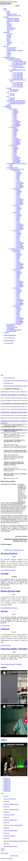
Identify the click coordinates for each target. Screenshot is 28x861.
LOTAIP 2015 (16, 251)
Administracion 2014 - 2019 (17, 248)
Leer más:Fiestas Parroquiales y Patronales (11, 664)
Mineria (9, 40)
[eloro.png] (7, 778)
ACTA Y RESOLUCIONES (14, 324)
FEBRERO (16, 112)
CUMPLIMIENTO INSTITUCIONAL (17, 163)
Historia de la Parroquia (12, 18)
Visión (8, 11)
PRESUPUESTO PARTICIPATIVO (16, 100)
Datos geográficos (11, 28)
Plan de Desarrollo (14, 89)
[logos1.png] (7, 779)
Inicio (5, 8)
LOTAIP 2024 (13, 145)
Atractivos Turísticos (9, 553)
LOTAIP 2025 (13, 127)
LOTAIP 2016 (16, 269)
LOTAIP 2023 (16, 230)
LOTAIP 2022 (16, 212)
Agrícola (9, 35)
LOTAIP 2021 (16, 205)
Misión (8, 12)
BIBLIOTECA (10, 325)
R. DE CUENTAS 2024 (16, 65)
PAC (8, 92)
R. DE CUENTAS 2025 (16, 60)
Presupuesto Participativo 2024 (17, 102)
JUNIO (15, 117)
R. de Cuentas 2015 (18, 82)
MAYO (15, 116)
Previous (3, 422)
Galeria (8, 56)
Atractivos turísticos (12, 47)
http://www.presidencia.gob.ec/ (11, 804)
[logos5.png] (7, 781)
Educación (9, 24)
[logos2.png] (7, 784)
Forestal (9, 37)
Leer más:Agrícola (5, 625)
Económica (9, 33)
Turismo (6, 46)
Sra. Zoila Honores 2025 (19, 64)
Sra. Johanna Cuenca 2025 (19, 63)
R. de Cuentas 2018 (18, 86)
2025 (11, 166)
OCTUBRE (16, 123)
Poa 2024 (12, 98)
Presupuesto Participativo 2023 (17, 103)
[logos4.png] (7, 785)
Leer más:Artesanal (5, 587)
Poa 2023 (12, 99)
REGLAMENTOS (11, 331)
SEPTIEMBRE (17, 121)
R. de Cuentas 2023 (18, 78)
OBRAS (9, 105)
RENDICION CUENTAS (13, 58)
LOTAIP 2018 (16, 306)
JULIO (15, 119)
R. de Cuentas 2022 (18, 77)
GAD (5, 10)
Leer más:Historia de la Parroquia (9, 607)
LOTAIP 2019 (16, 170)
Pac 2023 (12, 95)
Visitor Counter (4, 853)
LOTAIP (9, 107)
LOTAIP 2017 (16, 288)
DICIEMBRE (16, 125)
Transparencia (7, 106)
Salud (8, 22)
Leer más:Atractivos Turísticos (8, 570)
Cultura (8, 51)
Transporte (9, 26)
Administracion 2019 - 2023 (14, 15)
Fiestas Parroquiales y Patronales (15, 50)
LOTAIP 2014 (16, 250)
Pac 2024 (12, 93)
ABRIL (15, 114)
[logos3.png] (7, 791)
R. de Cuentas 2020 (18, 74)
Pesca (8, 39)
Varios (8, 31)
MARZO (15, 113)
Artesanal (9, 42)
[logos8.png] (7, 782)
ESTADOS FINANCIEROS (14, 329)
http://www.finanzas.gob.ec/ (11, 846)
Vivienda (9, 25)
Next (6, 422)
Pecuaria (9, 36)
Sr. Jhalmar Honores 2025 (19, 61)
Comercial (9, 43)
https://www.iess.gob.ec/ (10, 835)
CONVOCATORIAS (12, 327)
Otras (8, 44)
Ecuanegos (10, 858)
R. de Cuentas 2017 (18, 85)
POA (8, 96)
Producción (6, 32)
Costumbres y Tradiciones (13, 19)
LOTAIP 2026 (13, 109)
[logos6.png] (7, 789)
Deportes (9, 53)
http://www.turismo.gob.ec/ (10, 820)
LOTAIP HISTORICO (12, 167)
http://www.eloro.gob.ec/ (10, 798)
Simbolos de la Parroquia (13, 21)
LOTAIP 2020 (16, 188)
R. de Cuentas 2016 (18, 84)
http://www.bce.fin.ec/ (9, 814)
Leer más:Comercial (5, 645)
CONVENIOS (10, 328)
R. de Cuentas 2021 (18, 75)
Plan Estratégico (14, 91)
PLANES (9, 88)
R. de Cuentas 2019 (18, 72)
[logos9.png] (7, 786)
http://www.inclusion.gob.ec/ (11, 830)
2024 (11, 165)
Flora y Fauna (10, 29)
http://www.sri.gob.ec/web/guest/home (13, 825)
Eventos (9, 54)
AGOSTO (15, 120)
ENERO (15, 110)
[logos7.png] (7, 788)
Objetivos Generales (12, 14)
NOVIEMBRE (17, 124)
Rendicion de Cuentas (9, 57)
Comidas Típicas (11, 49)
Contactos (6, 332)
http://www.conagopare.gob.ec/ (11, 809)
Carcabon (6, 17)
